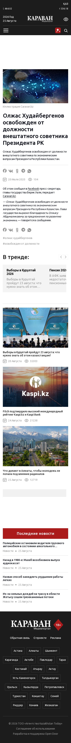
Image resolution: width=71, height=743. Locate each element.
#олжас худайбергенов (17, 238)
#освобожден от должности (21, 243)
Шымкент (51, 650)
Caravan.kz (9, 196)
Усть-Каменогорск (24, 677)
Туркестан (19, 696)
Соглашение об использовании (35, 728)
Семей (55, 696)
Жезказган (51, 705)
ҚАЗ (65, 3)
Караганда (11, 659)
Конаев (33, 705)
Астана (18, 650)
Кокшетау (38, 696)
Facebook (33, 188)
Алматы (34, 650)
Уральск (12, 687)
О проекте (40, 637)
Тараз (62, 659)
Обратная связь (20, 637)
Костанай (21, 668)
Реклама (55, 637)
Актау (52, 668)
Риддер (18, 705)
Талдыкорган (50, 677)
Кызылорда (31, 687)
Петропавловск (54, 687)
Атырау (37, 668)
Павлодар (46, 659)
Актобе (29, 659)
